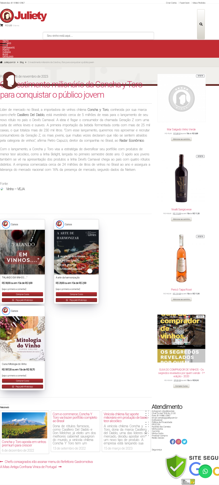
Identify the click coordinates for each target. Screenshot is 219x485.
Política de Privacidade (162, 422)
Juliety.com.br (10, 62)
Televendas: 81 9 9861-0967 (12, 3)
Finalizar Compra (160, 435)
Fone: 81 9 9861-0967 (161, 415)
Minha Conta (157, 433)
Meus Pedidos (199, 3)
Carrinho (156, 431)
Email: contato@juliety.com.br (165, 417)
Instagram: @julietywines (163, 411)
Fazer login (185, 3)
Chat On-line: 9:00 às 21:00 (164, 413)
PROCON (156, 424)
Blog (22, 62)
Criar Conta (171, 3)
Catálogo (8, 57)
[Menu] (3, 44)
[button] (205, 471)
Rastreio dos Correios (161, 426)
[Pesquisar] (201, 24)
